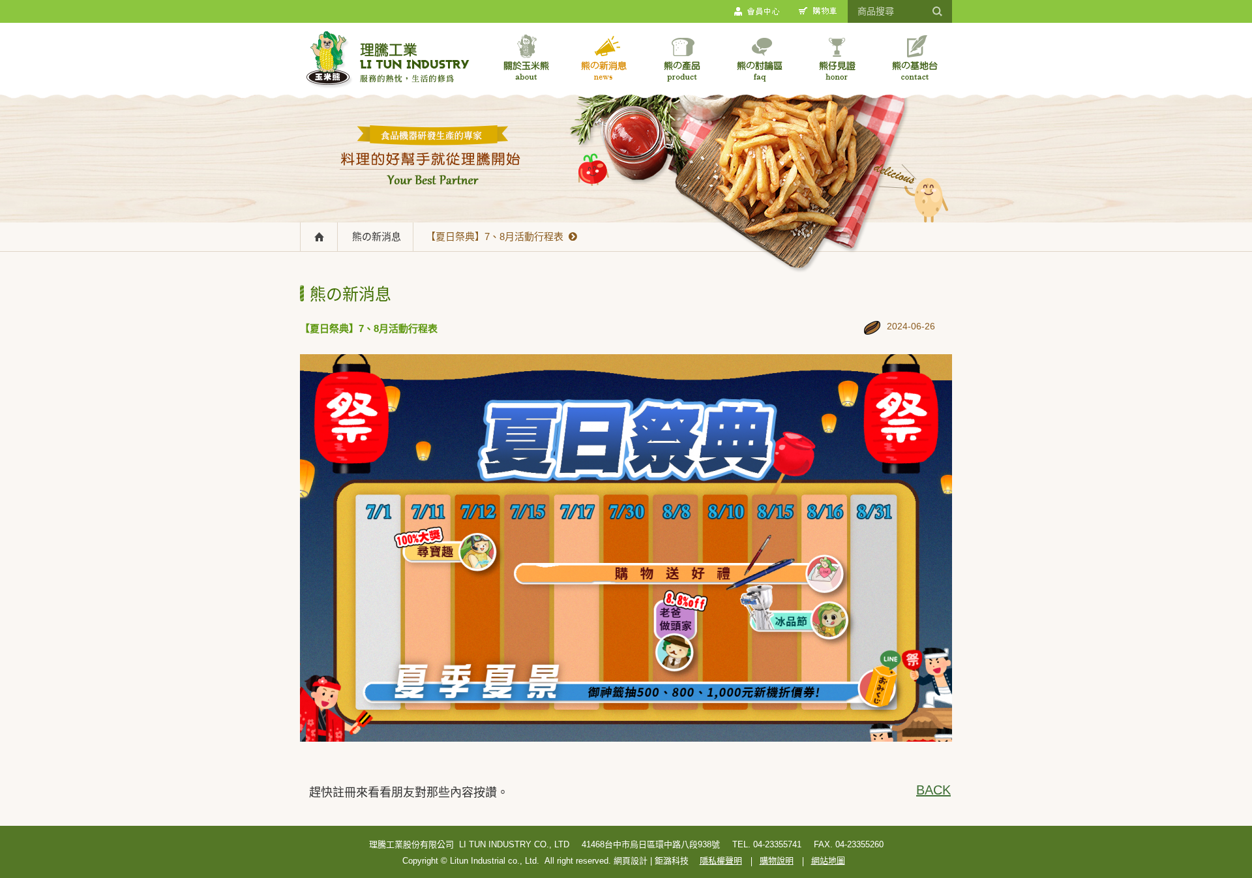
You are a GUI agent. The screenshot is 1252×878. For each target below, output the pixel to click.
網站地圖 (828, 861)
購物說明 (777, 861)
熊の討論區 (759, 58)
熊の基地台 (914, 58)
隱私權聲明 (721, 861)
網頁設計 (631, 861)
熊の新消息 (604, 58)
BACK (932, 790)
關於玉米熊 (526, 58)
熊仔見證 (836, 58)
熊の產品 (681, 58)
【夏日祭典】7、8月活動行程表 (497, 236)
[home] (319, 236)
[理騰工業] (388, 62)
